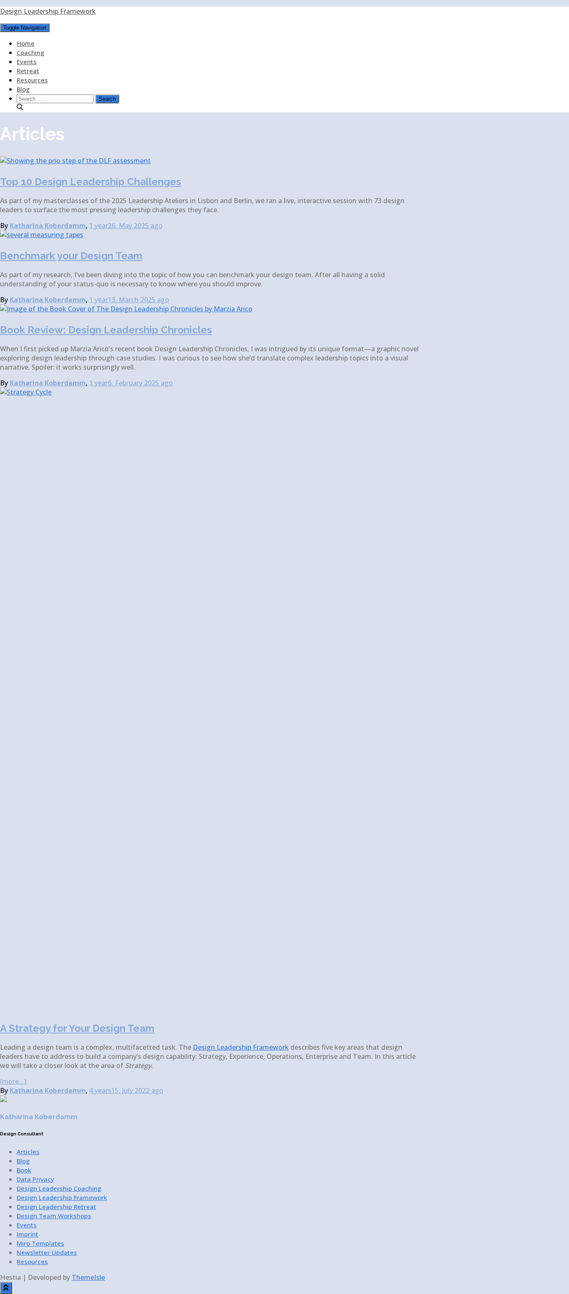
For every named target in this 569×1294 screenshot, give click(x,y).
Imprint (27, 1234)
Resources (32, 80)
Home (26, 43)
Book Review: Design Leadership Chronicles (106, 330)
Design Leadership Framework (241, 1047)
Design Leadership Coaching (59, 1188)
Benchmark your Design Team (71, 256)
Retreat (28, 71)
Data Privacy (35, 1179)
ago (125, 225)
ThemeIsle (88, 1277)
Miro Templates (40, 1243)
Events (27, 61)
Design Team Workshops (54, 1216)
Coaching (30, 52)
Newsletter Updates (47, 1252)
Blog (23, 89)
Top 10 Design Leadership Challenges (90, 182)
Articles (28, 1151)
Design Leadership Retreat (56, 1206)
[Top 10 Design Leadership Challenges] (75, 160)
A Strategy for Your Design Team (77, 1028)
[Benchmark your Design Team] (41, 234)
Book (24, 1170)
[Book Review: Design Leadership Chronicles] (126, 308)
